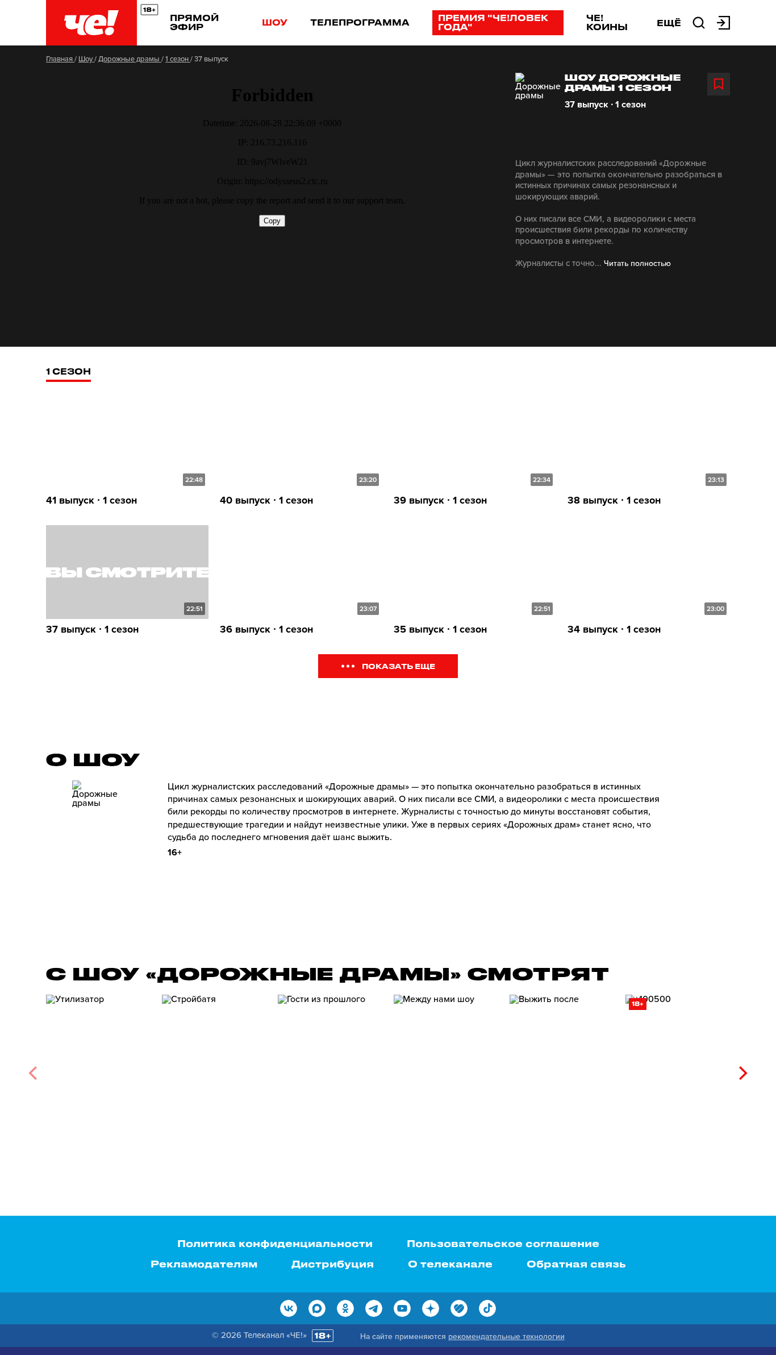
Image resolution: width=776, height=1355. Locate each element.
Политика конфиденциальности (275, 1243)
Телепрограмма (360, 22)
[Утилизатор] (98, 1069)
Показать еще (398, 666)
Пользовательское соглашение (503, 1243)
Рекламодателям (204, 1263)
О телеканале (450, 1263)
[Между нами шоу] (446, 1069)
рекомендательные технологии (506, 1336)
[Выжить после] (562, 1069)
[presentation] (32, 1073)
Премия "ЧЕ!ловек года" (493, 22)
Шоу (274, 22)
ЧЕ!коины (607, 22)
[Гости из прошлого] (330, 1069)
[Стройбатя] (214, 1069)
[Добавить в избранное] (718, 84)
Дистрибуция (332, 1263)
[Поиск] (698, 21)
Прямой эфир (194, 22)
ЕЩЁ (669, 23)
